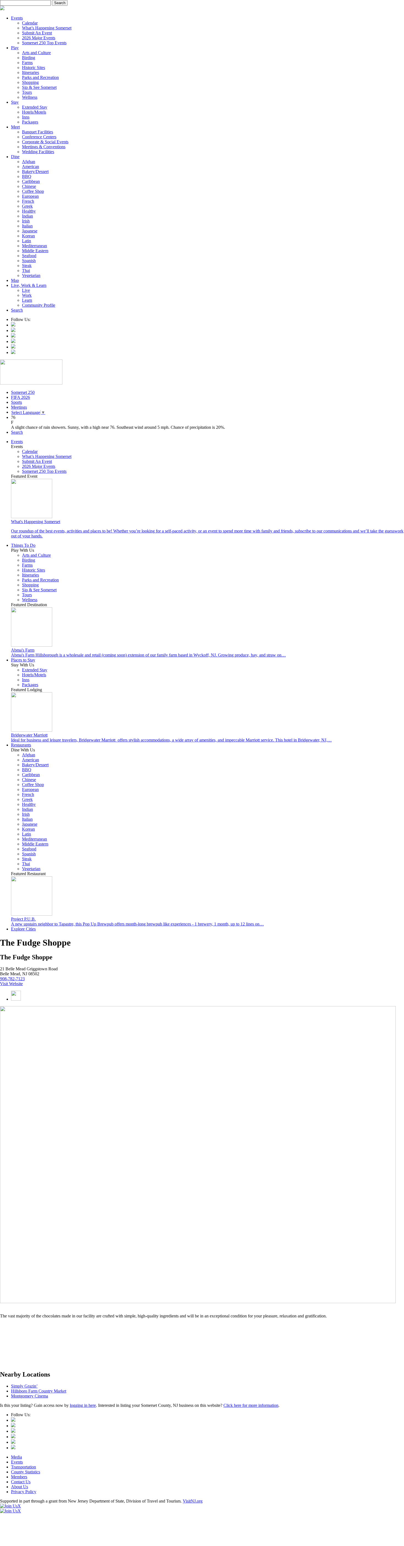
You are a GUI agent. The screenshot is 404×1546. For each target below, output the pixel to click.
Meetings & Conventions (43, 146)
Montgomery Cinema (29, 1396)
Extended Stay (34, 107)
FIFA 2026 (20, 397)
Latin (26, 240)
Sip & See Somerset (39, 87)
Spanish (29, 260)
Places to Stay (23, 660)
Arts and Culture (36, 52)
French (28, 201)
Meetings (19, 407)
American (30, 166)
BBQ (26, 176)
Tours (27, 92)
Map (15, 280)
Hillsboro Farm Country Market (38, 1391)
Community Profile (38, 305)
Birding (28, 57)
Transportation (23, 1467)
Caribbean (31, 181)
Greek (27, 206)
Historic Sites (33, 67)
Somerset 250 (23, 392)
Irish (26, 221)
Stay (15, 102)
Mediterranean (34, 245)
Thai (26, 270)
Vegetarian (31, 275)
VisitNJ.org (193, 1501)
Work (27, 295)
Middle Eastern (35, 250)
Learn (27, 300)
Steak (27, 265)
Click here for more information (250, 1405)
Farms (27, 62)
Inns (25, 117)
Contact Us (21, 1481)
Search (17, 310)
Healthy (29, 211)
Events (17, 18)
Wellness (29, 97)
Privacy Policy (23, 1491)
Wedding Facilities (38, 151)
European (30, 196)
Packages (30, 122)
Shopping (30, 82)
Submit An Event (37, 33)
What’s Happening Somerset (46, 28)
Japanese (29, 231)
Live (26, 290)
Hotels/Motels (34, 112)
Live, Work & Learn (28, 285)
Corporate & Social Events (45, 141)
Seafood (29, 255)
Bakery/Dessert (35, 171)
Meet (15, 127)
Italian (27, 226)
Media (16, 1457)
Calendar (30, 23)
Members (19, 1476)
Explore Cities (23, 929)
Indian (27, 216)
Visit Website (11, 983)
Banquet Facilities (37, 132)
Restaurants (21, 745)
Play (15, 47)
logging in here (83, 1405)
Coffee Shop (33, 191)
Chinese (29, 186)
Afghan (28, 161)
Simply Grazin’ (24, 1386)
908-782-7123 (12, 978)
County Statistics (25, 1472)
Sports (16, 402)
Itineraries (30, 72)
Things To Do (23, 545)
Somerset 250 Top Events (44, 42)
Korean (28, 236)
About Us (19, 1486)
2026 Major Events (38, 37)
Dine (15, 156)
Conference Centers (39, 136)
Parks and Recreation (40, 77)
